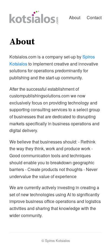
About (74, 17)
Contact (94, 17)
